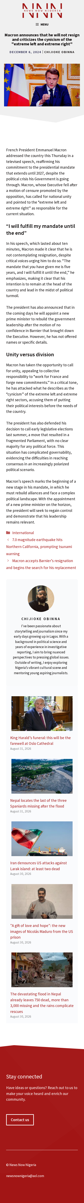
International (23, 532)
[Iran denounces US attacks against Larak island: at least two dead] (42, 853)
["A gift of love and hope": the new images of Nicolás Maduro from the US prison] (42, 915)
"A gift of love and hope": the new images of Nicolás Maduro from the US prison (41, 931)
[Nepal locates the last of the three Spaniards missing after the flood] (42, 790)
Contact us (20, 1119)
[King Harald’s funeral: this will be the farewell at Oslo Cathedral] (42, 727)
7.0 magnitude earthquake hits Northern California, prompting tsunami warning (39, 546)
